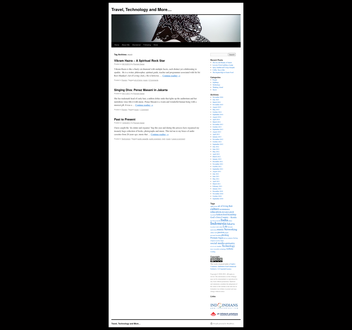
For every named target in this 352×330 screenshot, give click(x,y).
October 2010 (217, 196)
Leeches (212, 227)
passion (221, 232)
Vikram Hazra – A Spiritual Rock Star (139, 60)
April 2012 (216, 154)
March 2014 (217, 122)
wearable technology (220, 249)
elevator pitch (228, 211)
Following (147, 44)
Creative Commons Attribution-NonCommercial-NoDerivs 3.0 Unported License (223, 266)
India (224, 220)
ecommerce (225, 209)
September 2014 (218, 114)
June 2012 (216, 149)
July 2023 (216, 99)
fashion (219, 214)
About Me (126, 44)
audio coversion (155, 139)
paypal (226, 232)
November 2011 (218, 164)
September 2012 (218, 144)
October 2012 (217, 142)
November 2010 (218, 194)
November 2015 (218, 104)
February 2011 (217, 186)
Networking (230, 229)
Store (156, 44)
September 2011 (218, 169)
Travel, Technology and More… (141, 9)
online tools (213, 232)
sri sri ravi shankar (216, 246)
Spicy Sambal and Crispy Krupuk (224, 67)
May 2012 (216, 151)
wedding (212, 252)
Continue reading (171, 75)
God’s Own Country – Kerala (223, 217)
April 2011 (216, 181)
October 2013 (217, 127)
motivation (213, 230)
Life (225, 226)
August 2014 (217, 117)
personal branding (215, 235)
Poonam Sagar (139, 64)
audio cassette (143, 139)
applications (213, 206)
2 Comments (153, 80)
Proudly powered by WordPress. (223, 323)
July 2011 (216, 174)
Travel (215, 90)
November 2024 (218, 97)
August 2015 (217, 107)
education (215, 212)
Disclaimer (136, 44)
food (225, 214)
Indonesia (218, 223)
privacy (226, 238)
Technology (126, 139)
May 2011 (216, 179)
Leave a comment (178, 139)
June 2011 (216, 176)
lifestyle (230, 227)
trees (211, 249)
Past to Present (124, 119)
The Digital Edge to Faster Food (223, 72)
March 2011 (217, 184)
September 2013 (218, 129)
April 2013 (216, 134)
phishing (225, 235)
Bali (231, 205)
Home (116, 44)
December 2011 (218, 161)
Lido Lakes (219, 227)
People (124, 80)
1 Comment (144, 109)
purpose (230, 238)
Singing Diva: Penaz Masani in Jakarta (141, 90)
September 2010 (218, 198)
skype (222, 241)
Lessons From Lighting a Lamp (223, 65)
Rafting (235, 238)
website (229, 248)
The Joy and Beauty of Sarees (222, 62)
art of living (138, 80)
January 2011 (217, 189)
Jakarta (231, 224)
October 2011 (217, 166)
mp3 (163, 139)
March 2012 (217, 156)
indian (230, 221)
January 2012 (217, 159)
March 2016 (217, 102)
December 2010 (218, 191)
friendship (231, 214)
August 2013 (217, 132)
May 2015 (216, 109)
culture (214, 209)
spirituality (230, 243)
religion (212, 241)
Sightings (216, 82)
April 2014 (216, 119)
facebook (213, 215)
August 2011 (217, 171)
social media (217, 243)
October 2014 (217, 112)
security (217, 241)
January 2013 (217, 137)
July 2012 (216, 146)
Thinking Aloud (218, 87)
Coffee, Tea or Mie (219, 70)
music (145, 80)
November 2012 (218, 139)
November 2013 (218, 124)
